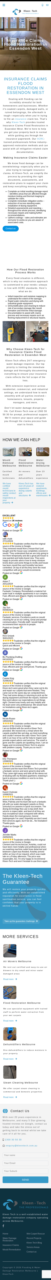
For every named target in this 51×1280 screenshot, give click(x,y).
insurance (21, 119)
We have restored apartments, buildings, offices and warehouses (42, 489)
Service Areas (33, 1247)
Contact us (11, 228)
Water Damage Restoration (9, 1239)
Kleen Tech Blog (34, 1243)
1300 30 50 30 (13, 1140)
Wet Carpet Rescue (36, 1234)
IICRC (40, 139)
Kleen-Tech (18, 122)
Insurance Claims (11, 1245)
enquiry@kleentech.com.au (21, 1146)
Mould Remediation (12, 1249)
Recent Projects (34, 1238)
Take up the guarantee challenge (19, 921)
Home (5, 1234)
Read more (8, 979)
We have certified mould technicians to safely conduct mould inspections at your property (9, 493)
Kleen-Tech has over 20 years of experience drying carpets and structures (26, 489)
